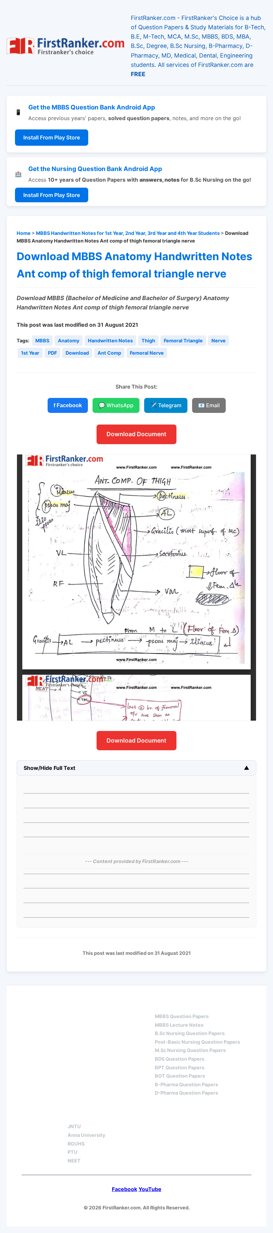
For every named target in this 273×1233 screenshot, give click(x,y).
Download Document (136, 434)
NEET (74, 1160)
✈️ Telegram (165, 405)
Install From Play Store (51, 137)
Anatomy (68, 340)
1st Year (30, 353)
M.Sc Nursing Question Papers (190, 1050)
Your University (92, 1115)
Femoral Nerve (147, 353)
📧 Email (209, 405)
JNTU (74, 1126)
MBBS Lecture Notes (179, 1025)
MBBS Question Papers (182, 1016)
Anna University (86, 1135)
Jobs (143, 1115)
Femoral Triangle (183, 340)
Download (77, 353)
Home (24, 233)
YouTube (149, 1189)
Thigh (148, 340)
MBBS (42, 340)
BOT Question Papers (180, 1076)
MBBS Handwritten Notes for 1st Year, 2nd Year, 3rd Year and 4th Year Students (128, 233)
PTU (73, 1152)
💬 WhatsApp (116, 405)
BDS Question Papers (179, 1059)
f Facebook (68, 405)
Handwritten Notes (110, 340)
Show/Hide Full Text (49, 768)
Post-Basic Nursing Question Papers (197, 1042)
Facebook (124, 1189)
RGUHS (76, 1143)
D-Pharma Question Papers (186, 1093)
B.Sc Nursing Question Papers (190, 1033)
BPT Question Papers (179, 1067)
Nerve (218, 340)
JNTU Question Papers (102, 1004)
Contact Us (188, 1115)
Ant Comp (109, 353)
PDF (52, 353)
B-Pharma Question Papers (186, 1084)
